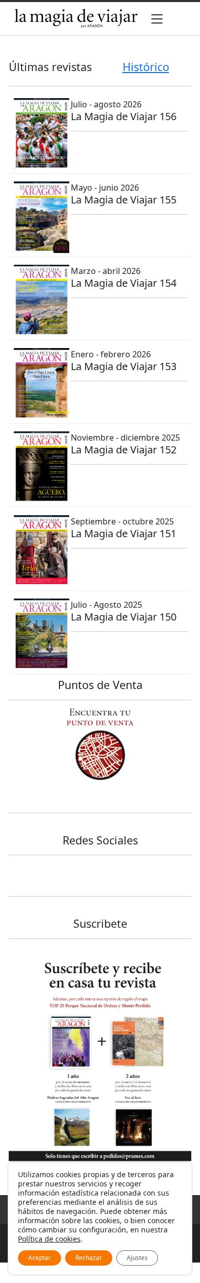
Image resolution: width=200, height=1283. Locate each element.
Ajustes (137, 1257)
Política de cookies (49, 1239)
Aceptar (39, 1257)
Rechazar (88, 1257)
